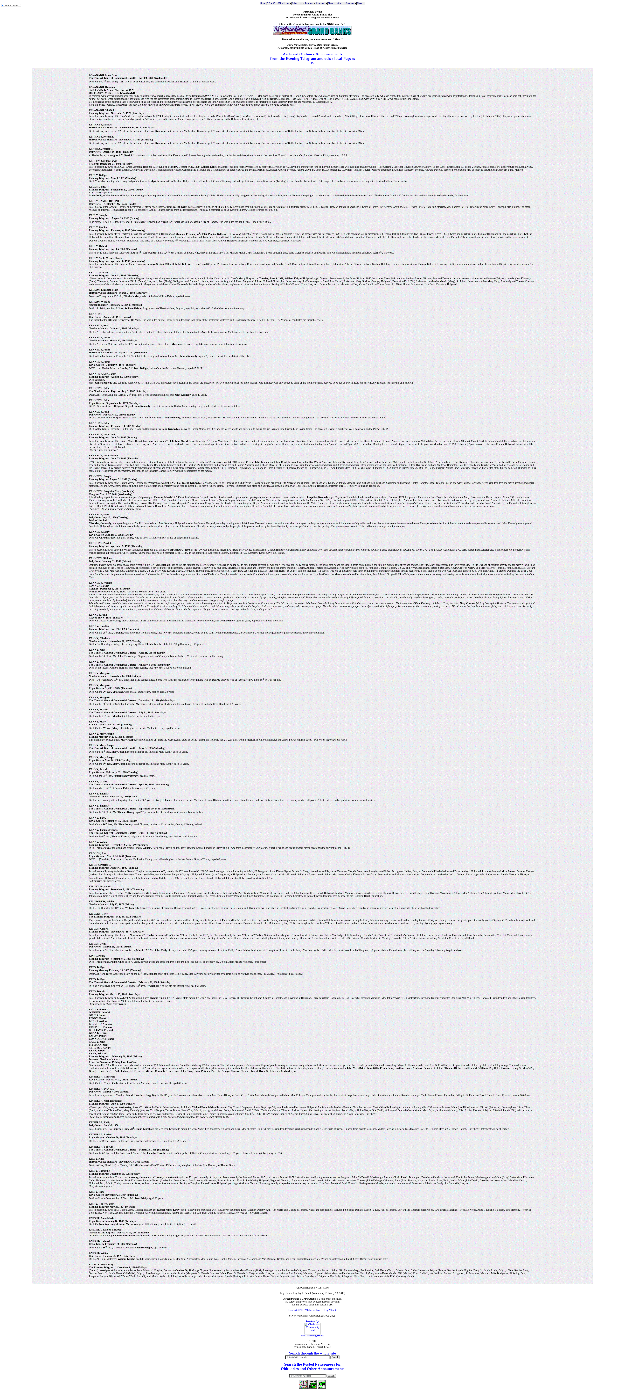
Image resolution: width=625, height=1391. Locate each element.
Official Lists (284, 3)
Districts (309, 3)
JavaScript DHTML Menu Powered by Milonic (312, 1310)
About (360, 3)
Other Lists (297, 3)
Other (340, 3)
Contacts (350, 3)
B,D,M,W (271, 3)
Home (263, 3)
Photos (331, 3)
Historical (321, 3)
